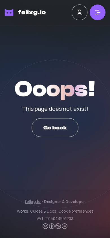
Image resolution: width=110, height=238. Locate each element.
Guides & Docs (43, 211)
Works (22, 211)
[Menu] (97, 12)
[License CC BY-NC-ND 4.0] (55, 226)
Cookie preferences (75, 211)
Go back (55, 127)
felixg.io (32, 12)
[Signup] (79, 12)
